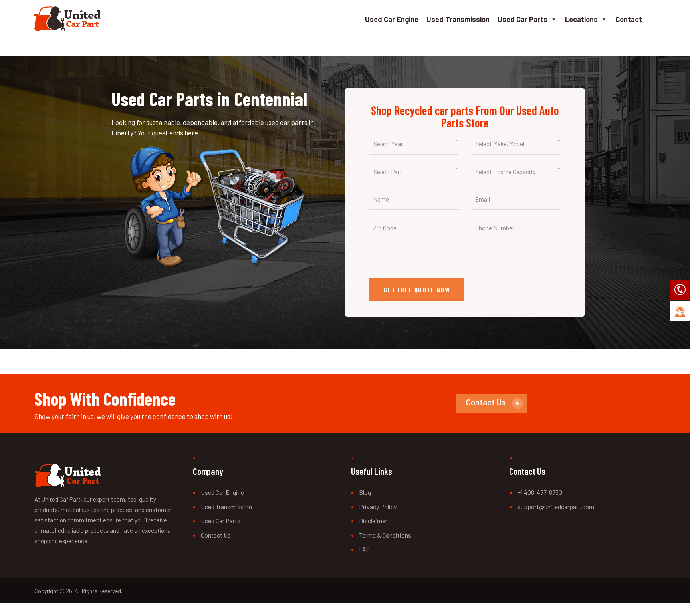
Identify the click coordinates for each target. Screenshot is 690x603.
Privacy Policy (378, 506)
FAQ (364, 549)
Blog (365, 492)
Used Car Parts (522, 19)
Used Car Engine (391, 19)
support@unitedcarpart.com (556, 506)
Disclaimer (373, 520)
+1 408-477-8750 (540, 492)
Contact (628, 19)
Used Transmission (458, 19)
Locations (581, 19)
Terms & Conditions (385, 535)
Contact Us (216, 535)
